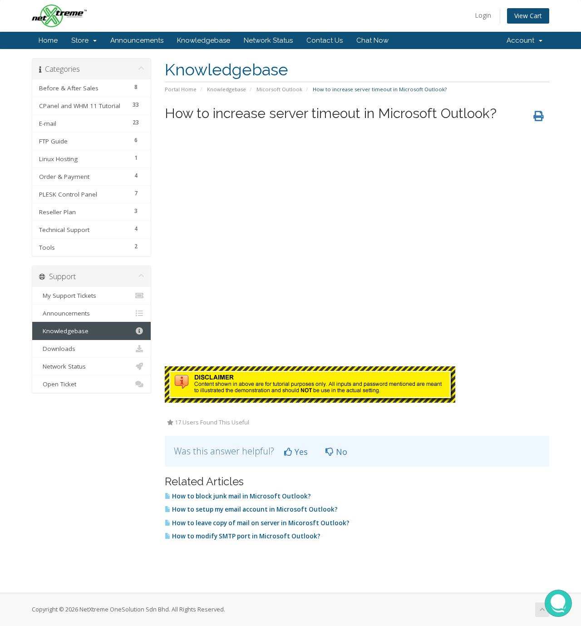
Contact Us (324, 40)
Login (483, 15)
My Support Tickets (67, 295)
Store (81, 40)
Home (48, 40)
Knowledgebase (203, 40)
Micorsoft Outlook (279, 89)
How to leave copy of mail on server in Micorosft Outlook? (260, 523)
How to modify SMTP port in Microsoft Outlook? (245, 536)
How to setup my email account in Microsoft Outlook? (254, 509)
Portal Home (181, 89)
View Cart (528, 15)
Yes (300, 451)
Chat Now (372, 40)
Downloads (57, 349)
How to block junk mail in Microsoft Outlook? (241, 496)
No (340, 451)
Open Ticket (57, 384)
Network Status (268, 40)
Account (522, 40)
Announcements (136, 40)
